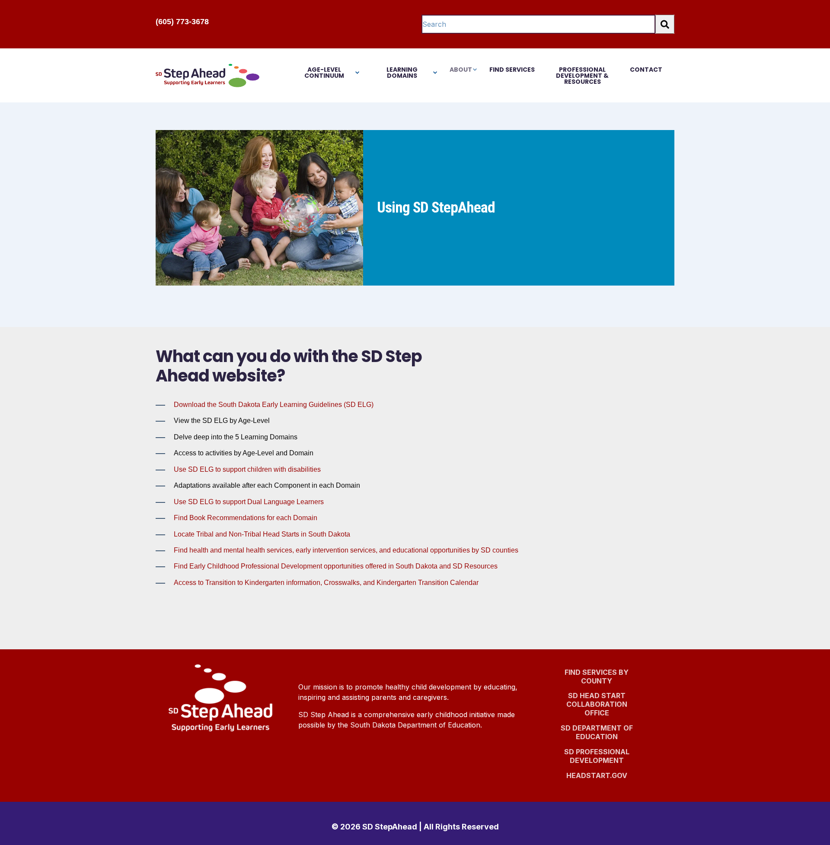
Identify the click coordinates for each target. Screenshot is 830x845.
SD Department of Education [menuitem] (598, 734)
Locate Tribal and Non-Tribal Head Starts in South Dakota (262, 534)
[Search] (664, 24)
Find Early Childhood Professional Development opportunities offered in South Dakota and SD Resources (336, 566)
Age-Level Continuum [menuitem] (324, 72)
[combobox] (538, 24)
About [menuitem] (461, 69)
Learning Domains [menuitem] (402, 72)
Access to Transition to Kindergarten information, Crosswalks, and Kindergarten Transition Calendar (326, 582)
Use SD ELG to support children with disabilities (247, 469)
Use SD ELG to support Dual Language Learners (249, 501)
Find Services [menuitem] (512, 69)
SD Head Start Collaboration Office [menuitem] (600, 705)
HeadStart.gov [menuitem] (596, 779)
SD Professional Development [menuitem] (596, 756)
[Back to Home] (207, 75)
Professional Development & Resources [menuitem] (582, 75)
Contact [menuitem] (646, 69)
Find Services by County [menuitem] (597, 676)
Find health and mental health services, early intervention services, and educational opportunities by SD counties (346, 550)
